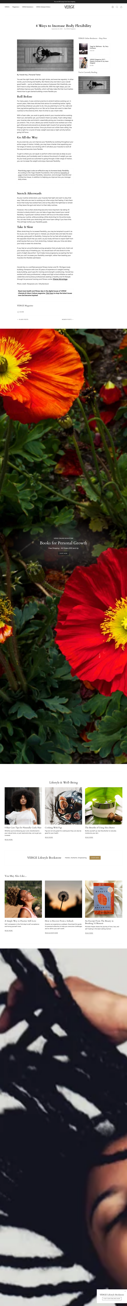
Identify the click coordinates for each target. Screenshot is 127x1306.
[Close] (125, 1291)
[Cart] (121, 7)
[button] (16, 7)
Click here (49, 293)
